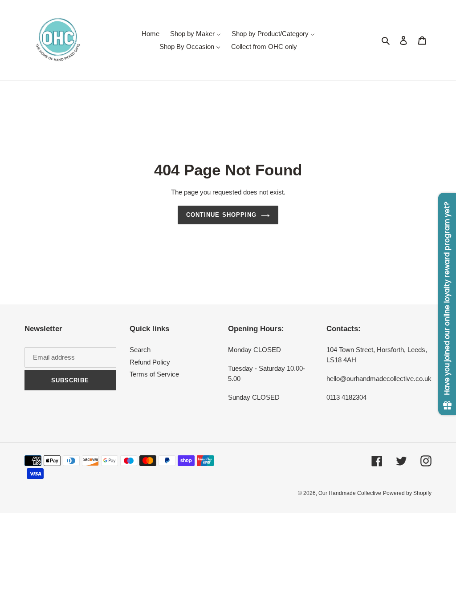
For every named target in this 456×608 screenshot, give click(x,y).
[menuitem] (150, 33)
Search (140, 349)
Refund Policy (150, 362)
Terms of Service (154, 374)
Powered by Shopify (407, 493)
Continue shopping (221, 214)
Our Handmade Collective (349, 493)
